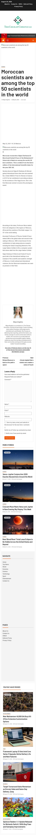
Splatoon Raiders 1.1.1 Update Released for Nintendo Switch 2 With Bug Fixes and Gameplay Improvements (17, 824)
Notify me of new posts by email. (16, 433)
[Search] (33, 40)
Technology (6, 574)
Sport (4, 576)
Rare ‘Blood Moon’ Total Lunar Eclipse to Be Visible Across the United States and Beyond (18, 542)
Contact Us (14, 4)
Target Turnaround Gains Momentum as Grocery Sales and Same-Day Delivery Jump (17, 789)
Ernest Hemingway (17, 479)
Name (6, 404)
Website (7, 416)
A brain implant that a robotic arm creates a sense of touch (26, 361)
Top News (6, 564)
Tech (4, 748)
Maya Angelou (6, 99)
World (4, 567)
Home (4, 562)
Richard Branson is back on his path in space (9, 361)
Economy (5, 569)
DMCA (20, 4)
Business (5, 783)
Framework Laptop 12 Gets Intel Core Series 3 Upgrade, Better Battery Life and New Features (17, 754)
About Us (7, 4)
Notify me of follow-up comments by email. (17, 430)
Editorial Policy (28, 4)
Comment (7, 379)
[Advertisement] (18, 124)
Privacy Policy (18, 6)
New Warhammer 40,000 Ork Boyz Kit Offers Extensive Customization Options (17, 719)
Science (3, 66)
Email (6, 410)
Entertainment (7, 578)
